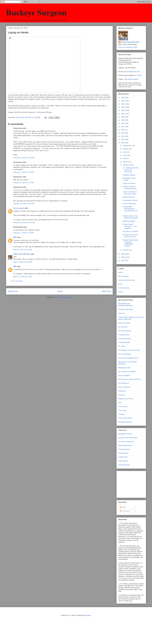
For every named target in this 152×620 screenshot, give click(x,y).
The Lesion (122, 410)
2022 (123, 110)
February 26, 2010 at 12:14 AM (24, 222)
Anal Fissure (123, 461)
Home (59, 291)
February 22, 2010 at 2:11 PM (23, 182)
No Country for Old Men (127, 371)
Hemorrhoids (123, 453)
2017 (123, 127)
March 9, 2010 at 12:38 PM (22, 262)
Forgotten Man (124, 335)
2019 (123, 120)
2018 (123, 123)
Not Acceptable (124, 375)
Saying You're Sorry (125, 399)
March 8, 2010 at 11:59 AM (22, 249)
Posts (123, 507)
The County (122, 406)
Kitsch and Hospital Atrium (128, 358)
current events (123, 288)
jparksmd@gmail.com (132, 71)
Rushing (121, 395)
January (126, 250)
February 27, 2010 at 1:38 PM (23, 233)
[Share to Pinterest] (58, 117)
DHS (15, 266)
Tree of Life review (125, 418)
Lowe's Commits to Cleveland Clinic (130, 193)
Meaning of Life (124, 368)
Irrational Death (124, 342)
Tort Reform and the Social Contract (130, 236)
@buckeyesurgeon (131, 79)
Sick (119, 402)
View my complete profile (127, 47)
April (125, 158)
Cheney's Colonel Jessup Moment (129, 187)
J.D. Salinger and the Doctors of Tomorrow (130, 170)
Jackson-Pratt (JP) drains (127, 438)
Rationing (122, 391)
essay (120, 292)
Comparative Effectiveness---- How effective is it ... (130, 209)
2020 (123, 117)
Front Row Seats (124, 338)
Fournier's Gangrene (126, 441)
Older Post (106, 291)
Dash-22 (121, 313)
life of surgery (123, 276)
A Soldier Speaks (129, 175)
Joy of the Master (124, 354)
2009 (123, 254)
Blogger (87, 615)
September (127, 145)
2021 (123, 114)
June (125, 155)
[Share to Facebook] (56, 117)
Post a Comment (17, 281)
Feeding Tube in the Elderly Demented (130, 217)
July (124, 152)
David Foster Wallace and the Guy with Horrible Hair (131, 318)
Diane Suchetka (124, 323)
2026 (123, 97)
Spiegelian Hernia (125, 434)
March (125, 162)
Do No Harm (123, 327)
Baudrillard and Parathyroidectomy (125, 305)
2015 (123, 130)
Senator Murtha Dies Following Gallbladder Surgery (130, 243)
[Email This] (49, 117)
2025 (123, 101)
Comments (125, 511)
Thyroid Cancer (124, 449)
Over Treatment (124, 387)
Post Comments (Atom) (64, 297)
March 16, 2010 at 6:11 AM (22, 277)
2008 (123, 257)
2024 (123, 104)
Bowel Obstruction (125, 445)
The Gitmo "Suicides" (130, 231)
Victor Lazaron (18, 208)
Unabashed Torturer (130, 200)
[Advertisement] (130, 484)
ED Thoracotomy (124, 331)
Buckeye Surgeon (36, 12)
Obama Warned (128, 197)
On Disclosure (123, 383)
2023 (123, 107)
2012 (123, 136)
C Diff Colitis (123, 457)
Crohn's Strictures (129, 203)
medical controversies (126, 280)
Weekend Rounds (125, 422)
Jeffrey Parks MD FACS (21, 254)
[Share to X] (54, 117)
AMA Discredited (129, 221)
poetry (120, 272)
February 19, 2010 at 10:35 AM (24, 158)
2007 (123, 260)
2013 (123, 133)
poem (120, 284)
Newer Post (13, 291)
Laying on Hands (129, 183)
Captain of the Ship (125, 309)
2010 (123, 143)
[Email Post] (45, 117)
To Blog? (121, 414)
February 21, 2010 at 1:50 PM (23, 172)
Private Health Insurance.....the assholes (130, 226)
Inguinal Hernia (124, 465)
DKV (15, 237)
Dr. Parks (138, 75)
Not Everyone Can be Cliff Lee (129, 379)
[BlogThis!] (52, 117)
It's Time (121, 346)
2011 (123, 139)
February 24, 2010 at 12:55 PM (24, 203)
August (126, 149)
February (126, 165)
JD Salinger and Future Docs (129, 350)
